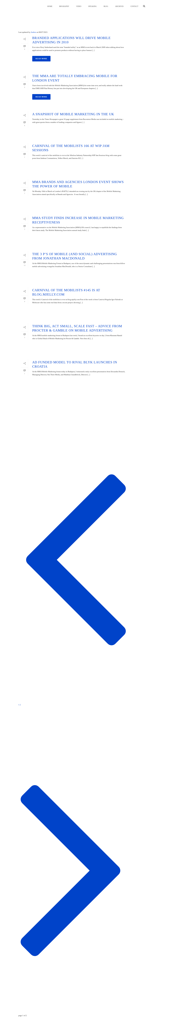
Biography (64, 6)
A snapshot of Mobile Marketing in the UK (73, 114)
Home (49, 6)
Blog (106, 6)
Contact (134, 6)
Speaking (92, 6)
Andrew (34, 32)
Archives (119, 6)
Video (78, 6)
